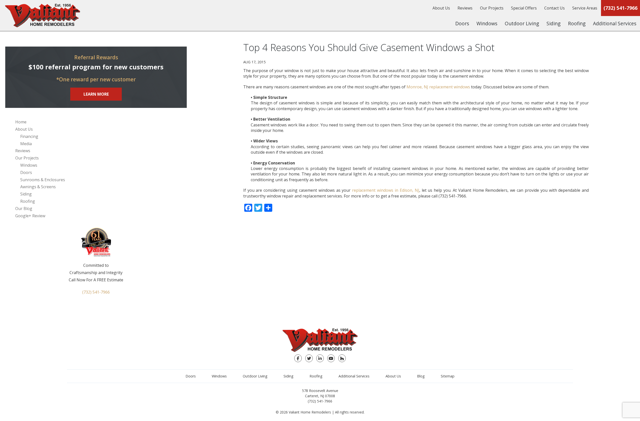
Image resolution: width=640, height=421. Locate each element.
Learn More (96, 94)
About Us (441, 8)
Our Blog (23, 208)
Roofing (577, 23)
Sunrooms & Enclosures (42, 179)
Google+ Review (30, 216)
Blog (421, 376)
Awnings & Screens (38, 186)
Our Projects (492, 8)
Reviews (465, 8)
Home (20, 122)
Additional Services (614, 23)
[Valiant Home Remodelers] (42, 15)
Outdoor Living (522, 23)
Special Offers (524, 8)
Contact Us (554, 8)
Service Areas (584, 8)
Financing (29, 136)
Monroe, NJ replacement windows (438, 87)
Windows (486, 23)
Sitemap (447, 376)
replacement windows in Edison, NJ (385, 190)
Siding (553, 23)
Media (26, 143)
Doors (462, 23)
